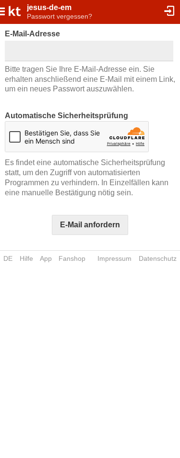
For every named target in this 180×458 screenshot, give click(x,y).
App (46, 258)
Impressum (114, 258)
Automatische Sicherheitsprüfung (66, 116)
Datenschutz (158, 258)
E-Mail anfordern (90, 225)
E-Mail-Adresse (32, 34)
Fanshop (72, 258)
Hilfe (26, 258)
